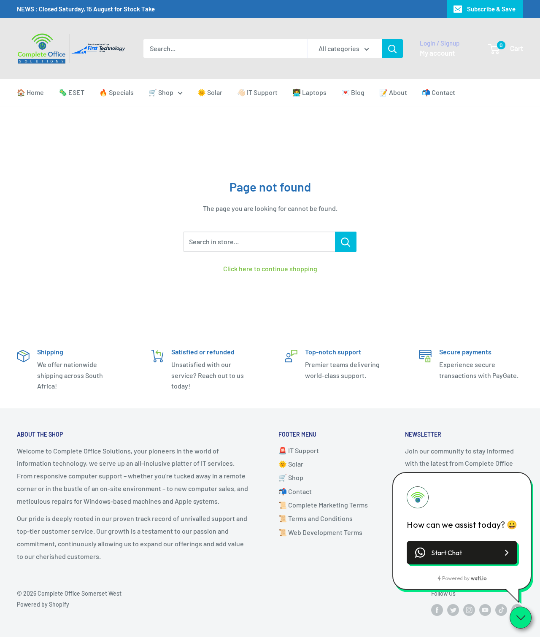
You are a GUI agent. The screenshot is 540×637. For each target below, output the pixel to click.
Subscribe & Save (491, 9)
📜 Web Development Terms (320, 532)
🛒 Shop (160, 92)
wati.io (478, 578)
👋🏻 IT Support (257, 92)
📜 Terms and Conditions (315, 518)
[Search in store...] (345, 242)
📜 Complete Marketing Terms (323, 505)
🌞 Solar (209, 92)
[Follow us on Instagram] (469, 609)
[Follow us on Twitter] (453, 609)
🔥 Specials (116, 92)
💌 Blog (352, 92)
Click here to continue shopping (270, 269)
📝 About (393, 92)
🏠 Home (30, 92)
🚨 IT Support (298, 450)
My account (437, 53)
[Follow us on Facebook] (437, 609)
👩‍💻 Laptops (309, 92)
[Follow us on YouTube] (485, 609)
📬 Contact (438, 92)
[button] (462, 552)
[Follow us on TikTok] (501, 609)
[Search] (392, 48)
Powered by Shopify (43, 604)
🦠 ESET (71, 92)
